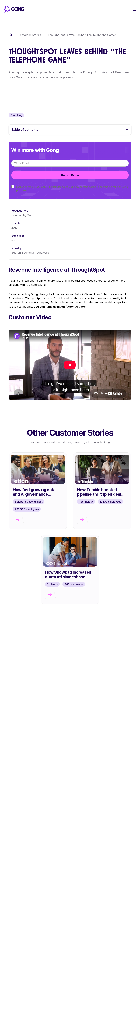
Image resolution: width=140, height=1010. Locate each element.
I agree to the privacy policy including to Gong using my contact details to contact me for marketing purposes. (72, 188)
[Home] (10, 35)
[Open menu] (134, 9)
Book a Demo (70, 175)
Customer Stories (29, 35)
